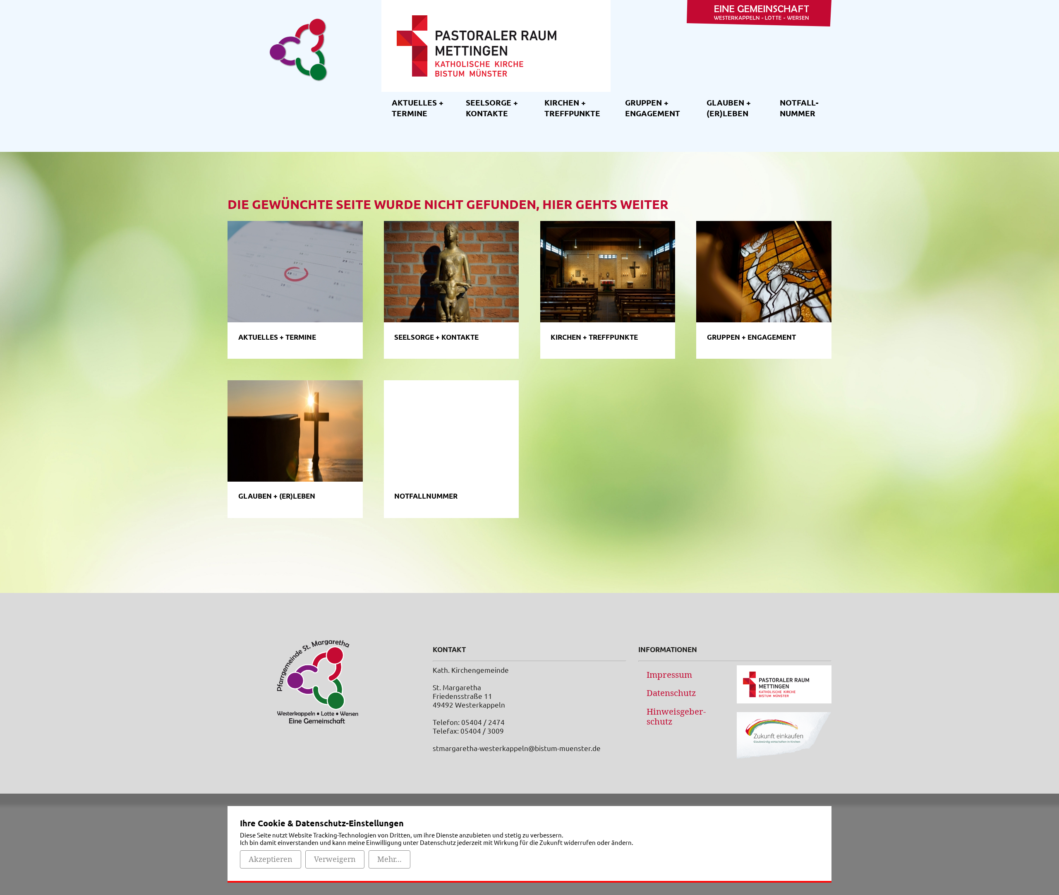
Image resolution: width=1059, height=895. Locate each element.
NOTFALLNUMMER (799, 107)
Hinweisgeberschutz (676, 716)
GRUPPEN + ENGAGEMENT (652, 107)
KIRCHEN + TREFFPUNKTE (572, 107)
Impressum (669, 674)
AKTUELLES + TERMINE (417, 107)
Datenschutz (671, 692)
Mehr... (389, 859)
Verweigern (335, 859)
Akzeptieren (270, 859)
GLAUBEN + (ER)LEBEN (729, 107)
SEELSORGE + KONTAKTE (492, 107)
